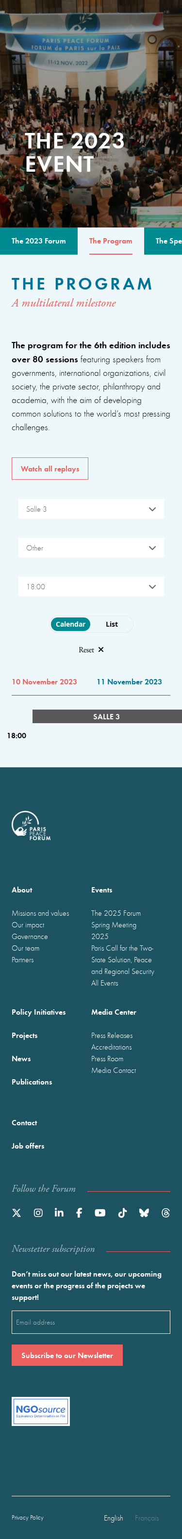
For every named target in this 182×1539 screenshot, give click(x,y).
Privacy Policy (28, 1517)
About (22, 889)
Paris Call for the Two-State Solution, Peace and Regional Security (122, 959)
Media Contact (113, 1070)
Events (101, 889)
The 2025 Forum (116, 913)
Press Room (107, 1058)
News (21, 1058)
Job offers (28, 1145)
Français (147, 1518)
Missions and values (40, 913)
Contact (24, 1122)
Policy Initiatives (39, 1011)
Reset (86, 650)
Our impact (28, 924)
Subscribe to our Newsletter (67, 1355)
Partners (22, 959)
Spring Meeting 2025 (113, 930)
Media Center (113, 1011)
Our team (25, 948)
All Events (104, 983)
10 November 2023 (44, 681)
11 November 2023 (129, 681)
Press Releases (111, 1035)
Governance (30, 936)
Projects (24, 1035)
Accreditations (111, 1047)
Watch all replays (50, 468)
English (113, 1518)
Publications (32, 1081)
